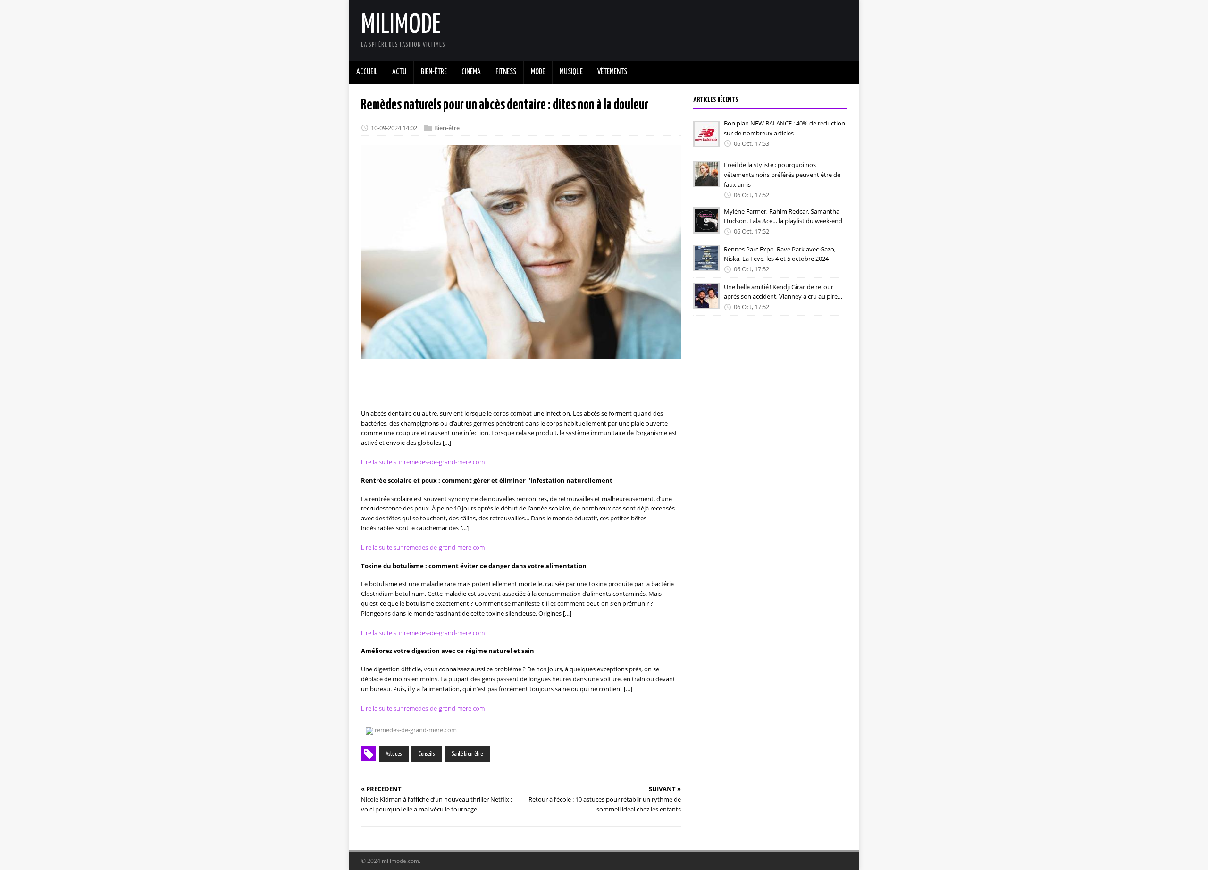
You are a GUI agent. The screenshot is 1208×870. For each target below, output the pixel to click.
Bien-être (447, 128)
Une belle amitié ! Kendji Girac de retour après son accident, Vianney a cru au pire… (783, 291)
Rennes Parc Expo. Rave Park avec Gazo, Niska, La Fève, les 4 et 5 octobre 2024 (780, 253)
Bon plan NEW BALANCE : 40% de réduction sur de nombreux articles (784, 128)
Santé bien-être (467, 754)
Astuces (394, 754)
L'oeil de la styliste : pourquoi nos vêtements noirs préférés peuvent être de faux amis (782, 174)
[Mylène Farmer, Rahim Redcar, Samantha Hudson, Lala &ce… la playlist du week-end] (706, 227)
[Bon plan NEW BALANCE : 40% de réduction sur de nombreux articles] (706, 140)
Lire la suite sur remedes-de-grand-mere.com (423, 462)
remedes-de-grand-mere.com (416, 730)
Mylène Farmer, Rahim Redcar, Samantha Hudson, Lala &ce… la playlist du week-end (783, 216)
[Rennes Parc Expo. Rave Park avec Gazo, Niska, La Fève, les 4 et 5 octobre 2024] (706, 265)
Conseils (427, 754)
